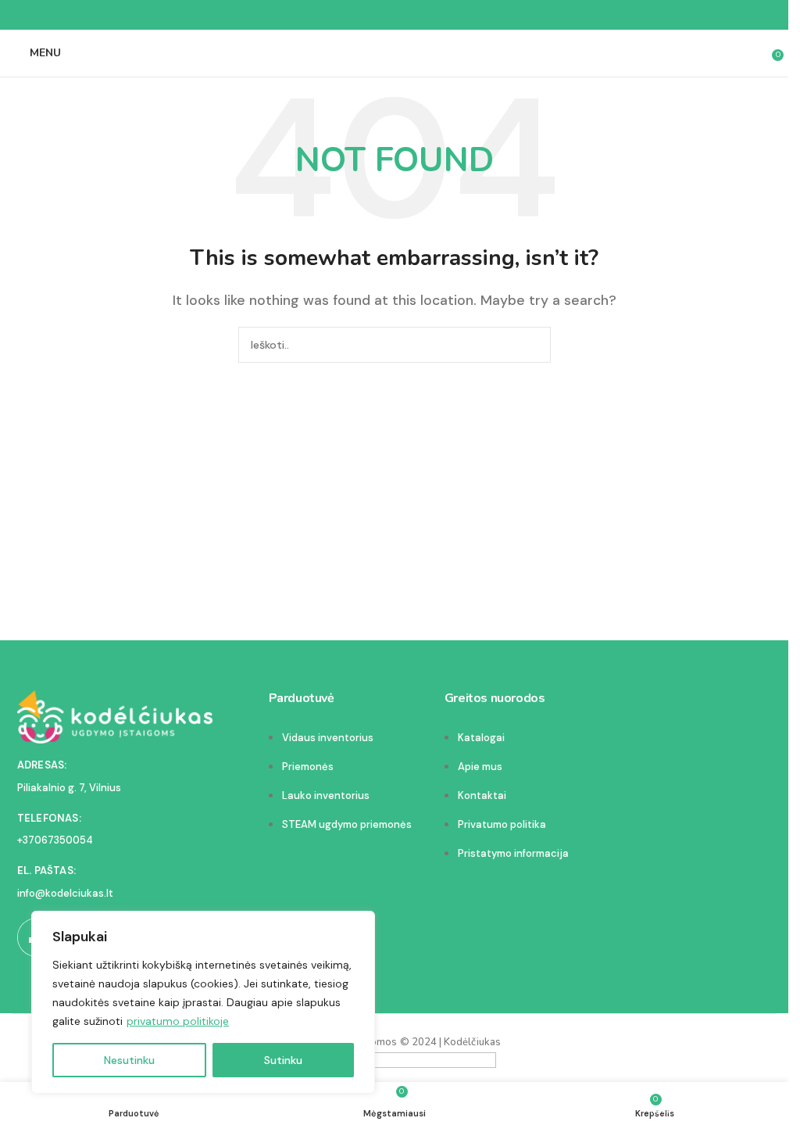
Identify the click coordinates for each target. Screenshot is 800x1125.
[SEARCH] (533, 345)
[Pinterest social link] (394, 15)
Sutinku (283, 1060)
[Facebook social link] (357, 15)
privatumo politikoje (178, 1021)
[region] (203, 1002)
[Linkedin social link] (413, 15)
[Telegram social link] (432, 15)
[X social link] (375, 15)
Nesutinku (129, 1060)
